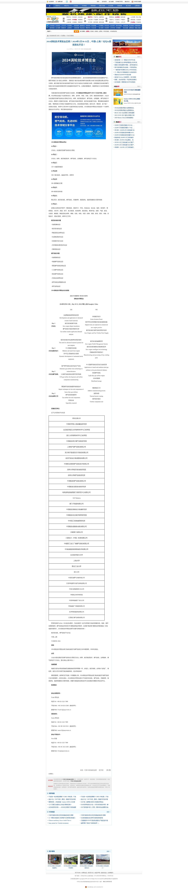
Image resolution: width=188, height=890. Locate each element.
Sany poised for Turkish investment (58, 823)
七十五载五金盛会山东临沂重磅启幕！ (60, 804)
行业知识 (138, 19)
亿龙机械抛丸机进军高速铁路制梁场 (92, 818)
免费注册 (60, 1)
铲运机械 (110, 5)
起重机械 (137, 5)
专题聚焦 (80, 19)
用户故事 (101, 19)
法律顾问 (110, 872)
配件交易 (101, 22)
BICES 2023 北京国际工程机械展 (124, 113)
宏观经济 (80, 22)
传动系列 (106, 28)
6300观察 (118, 28)
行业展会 (133, 22)
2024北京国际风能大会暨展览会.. (125, 108)
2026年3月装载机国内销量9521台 (124, 135)
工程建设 (74, 22)
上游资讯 (68, 19)
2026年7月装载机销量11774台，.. (125, 127)
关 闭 (108, 770)
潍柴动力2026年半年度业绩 (123, 74)
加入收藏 (111, 1)
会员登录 (51, 1)
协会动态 (82, 28)
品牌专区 (101, 17)
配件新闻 (96, 22)
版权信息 (104, 872)
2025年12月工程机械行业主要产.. (125, 142)
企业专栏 (112, 25)
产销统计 (123, 19)
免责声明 (97, 872)
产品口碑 (90, 19)
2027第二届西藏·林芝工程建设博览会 (92, 802)
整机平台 (66, 5)
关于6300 (77, 872)
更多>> (108, 812)
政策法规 (76, 28)
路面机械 (93, 5)
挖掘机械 (119, 5)
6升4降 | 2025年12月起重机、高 (124, 140)
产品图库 (96, 19)
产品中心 (96, 17)
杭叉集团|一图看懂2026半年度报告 (125, 82)
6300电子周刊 (119, 1)
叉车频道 (84, 5)
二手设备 (75, 5)
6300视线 (74, 19)
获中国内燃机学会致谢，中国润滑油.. (126, 67)
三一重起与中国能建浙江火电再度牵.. (126, 72)
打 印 (101, 770)
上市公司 (123, 22)
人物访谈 (68, 22)
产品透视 (69, 25)
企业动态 (80, 17)
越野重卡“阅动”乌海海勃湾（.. (90, 823)
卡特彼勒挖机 (113, 31)
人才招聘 (133, 17)
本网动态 (84, 872)
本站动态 (106, 25)
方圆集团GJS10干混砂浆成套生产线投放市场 (94, 820)
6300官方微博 (137, 1)
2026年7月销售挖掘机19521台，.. (125, 125)
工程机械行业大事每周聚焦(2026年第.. (126, 62)
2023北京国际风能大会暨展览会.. (125, 110)
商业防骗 (93, 25)
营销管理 (88, 25)
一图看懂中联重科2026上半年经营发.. (126, 70)
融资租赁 (82, 25)
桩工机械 (128, 5)
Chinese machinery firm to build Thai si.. (60, 820)
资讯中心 (58, 5)
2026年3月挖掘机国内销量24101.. (125, 132)
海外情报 (52, 28)
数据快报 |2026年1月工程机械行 (124, 137)
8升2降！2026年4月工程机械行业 (124, 130)
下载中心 (111, 19)
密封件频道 (119, 25)
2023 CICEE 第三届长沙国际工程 (124, 115)
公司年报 (112, 28)
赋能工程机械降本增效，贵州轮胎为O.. (126, 65)
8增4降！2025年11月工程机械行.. (125, 147)
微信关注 (127, 1)
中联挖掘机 (106, 31)
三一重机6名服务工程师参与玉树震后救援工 (62, 818)
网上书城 (138, 17)
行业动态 (74, 17)
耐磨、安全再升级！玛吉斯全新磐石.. (126, 79)
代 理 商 (90, 22)
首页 (98, 1)
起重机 (87, 31)
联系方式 (91, 872)
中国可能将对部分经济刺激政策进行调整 (61, 815)
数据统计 (111, 22)
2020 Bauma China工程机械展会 (124, 117)
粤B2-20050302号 (107, 881)
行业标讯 (117, 19)
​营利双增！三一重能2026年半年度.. (125, 60)
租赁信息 (123, 17)
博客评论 (88, 28)
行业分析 (93, 28)
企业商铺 (117, 17)
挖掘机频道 (138, 25)
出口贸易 (58, 28)
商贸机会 (111, 17)
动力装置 (101, 28)
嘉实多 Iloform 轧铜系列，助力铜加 (125, 77)
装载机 (96, 31)
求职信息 (133, 19)
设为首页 (104, 1)
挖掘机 (92, 31)
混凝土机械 (102, 5)
